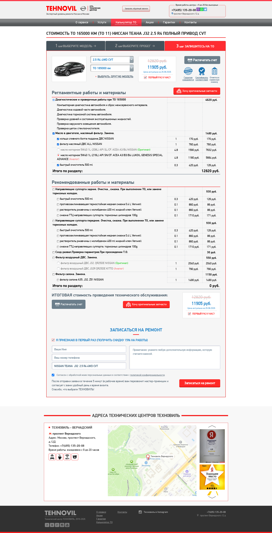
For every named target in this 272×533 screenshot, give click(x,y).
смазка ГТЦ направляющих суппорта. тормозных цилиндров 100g (98, 215)
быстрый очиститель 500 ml (76, 164)
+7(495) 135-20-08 (184, 10)
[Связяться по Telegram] (205, 9)
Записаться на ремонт (199, 383)
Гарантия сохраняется (188, 78)
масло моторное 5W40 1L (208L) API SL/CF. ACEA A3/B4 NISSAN (105, 149)
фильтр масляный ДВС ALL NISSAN (81, 144)
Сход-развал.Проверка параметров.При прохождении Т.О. (91, 252)
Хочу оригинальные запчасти (199, 91)
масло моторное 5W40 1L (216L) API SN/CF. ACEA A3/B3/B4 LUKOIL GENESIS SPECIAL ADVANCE (110, 157)
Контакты (190, 22)
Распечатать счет (205, 60)
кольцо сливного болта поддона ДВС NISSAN (87, 138)
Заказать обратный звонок (136, 8)
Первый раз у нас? (159, 77)
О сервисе (82, 22)
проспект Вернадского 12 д (186, 13)
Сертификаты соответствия (202, 78)
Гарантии (169, 22)
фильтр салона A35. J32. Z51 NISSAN (82, 279)
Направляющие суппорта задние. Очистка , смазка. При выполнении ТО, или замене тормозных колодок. (107, 191)
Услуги (102, 22)
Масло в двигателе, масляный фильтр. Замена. (84, 133)
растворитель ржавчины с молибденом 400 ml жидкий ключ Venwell (101, 209)
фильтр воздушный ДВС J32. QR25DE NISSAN (94, 263)
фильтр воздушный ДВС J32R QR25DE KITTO (92, 268)
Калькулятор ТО (126, 22)
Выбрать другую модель (115, 76)
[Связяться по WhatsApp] (201, 9)
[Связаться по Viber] (198, 9)
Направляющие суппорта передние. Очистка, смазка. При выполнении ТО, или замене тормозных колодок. (108, 222)
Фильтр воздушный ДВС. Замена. (76, 257)
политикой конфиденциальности (147, 375)
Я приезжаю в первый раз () (102, 340)
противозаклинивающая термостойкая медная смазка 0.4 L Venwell (100, 204)
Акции (150, 22)
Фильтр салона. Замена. (70, 274)
